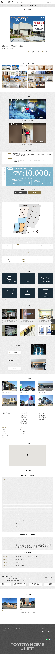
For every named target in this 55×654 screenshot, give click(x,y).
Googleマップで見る (35, 46)
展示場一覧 (18, 628)
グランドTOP (17, 633)
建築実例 (43, 628)
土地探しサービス (6, 630)
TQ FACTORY (31, 628)
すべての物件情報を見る (7, 628)
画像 (50, 245)
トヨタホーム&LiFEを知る (46, 632)
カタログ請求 (44, 630)
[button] (27, 455)
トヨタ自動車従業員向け (6, 633)
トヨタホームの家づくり (46, 631)
